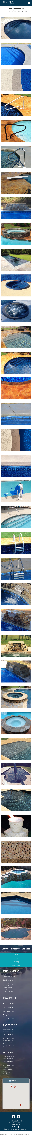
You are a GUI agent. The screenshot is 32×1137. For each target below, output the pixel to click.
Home (10, 11)
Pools (15, 11)
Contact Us (16, 1125)
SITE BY (15, 1127)
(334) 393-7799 (8, 1046)
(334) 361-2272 (8, 1019)
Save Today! (4, 1136)
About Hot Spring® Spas (16, 1121)
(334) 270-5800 (8, 991)
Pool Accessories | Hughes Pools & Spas (8, 3)
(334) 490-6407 (8, 1073)
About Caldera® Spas (16, 1123)
